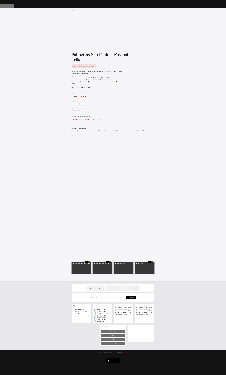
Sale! (126, 288)
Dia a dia (85, 10)
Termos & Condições (81, 311)
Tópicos (91, 288)
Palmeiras (76, 112)
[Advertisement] (141, 333)
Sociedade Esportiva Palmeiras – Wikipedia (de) (86, 119)
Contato (77, 314)
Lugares (100, 288)
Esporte (83, 96)
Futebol (75, 96)
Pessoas (108, 288)
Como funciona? (80, 309)
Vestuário (92, 10)
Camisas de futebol (102, 10)
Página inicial (76, 10)
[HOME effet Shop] (101, 4)
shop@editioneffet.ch (121, 314)
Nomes (117, 288)
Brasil (75, 104)
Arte (113, 335)
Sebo (113, 339)
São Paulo (84, 104)
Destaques (134, 288)
